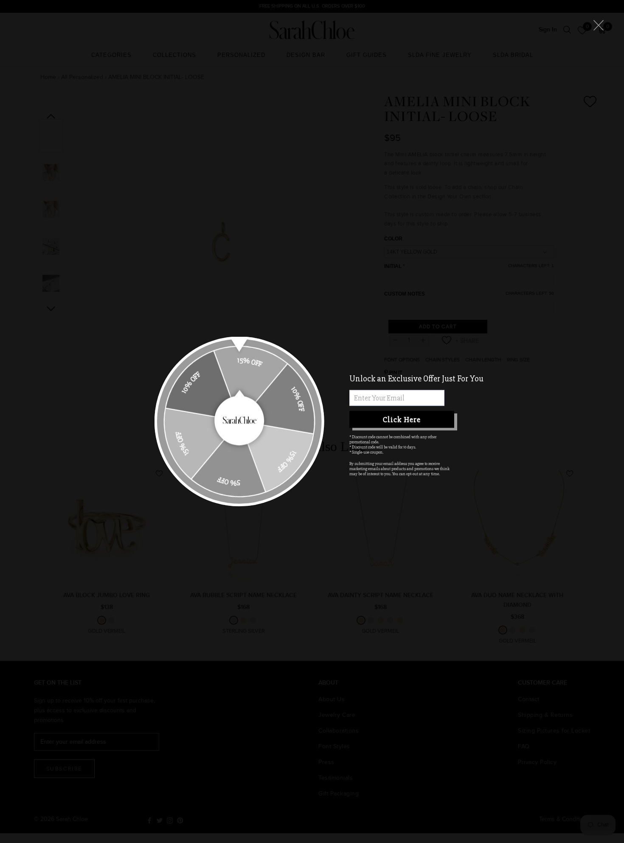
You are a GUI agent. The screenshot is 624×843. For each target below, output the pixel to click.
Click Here (402, 419)
